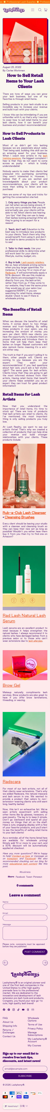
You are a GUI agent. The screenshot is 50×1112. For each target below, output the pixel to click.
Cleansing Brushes (19, 517)
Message (7, 924)
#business (25, 872)
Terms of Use (35, 1024)
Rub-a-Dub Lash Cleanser (24, 513)
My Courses (34, 1045)
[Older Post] (5, 962)
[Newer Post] (45, 962)
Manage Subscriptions (35, 1033)
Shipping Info (10, 1026)
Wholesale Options (33, 1019)
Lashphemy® (18, 1085)
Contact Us (9, 1036)
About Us (8, 1022)
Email (5, 913)
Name (5, 902)
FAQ (5, 1018)
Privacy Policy (35, 1028)
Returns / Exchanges (8, 1031)
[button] (40, 10)
